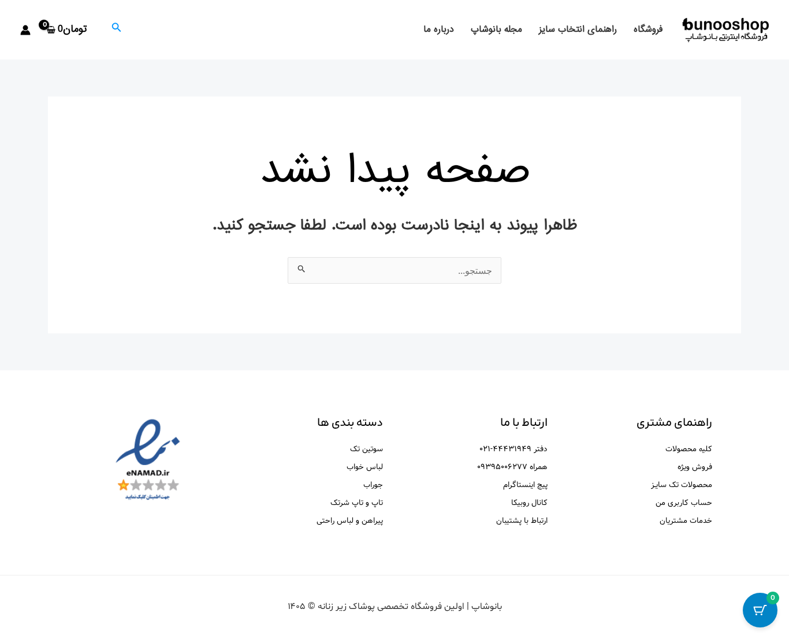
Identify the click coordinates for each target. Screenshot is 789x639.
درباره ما (438, 30)
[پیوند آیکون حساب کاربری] (25, 30)
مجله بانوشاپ (496, 30)
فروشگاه (648, 30)
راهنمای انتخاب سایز (578, 30)
